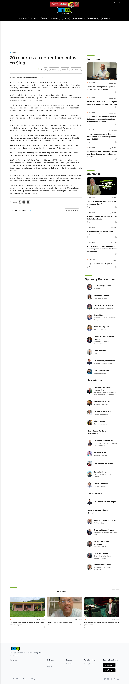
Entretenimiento (78, 18)
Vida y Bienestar (93, 18)
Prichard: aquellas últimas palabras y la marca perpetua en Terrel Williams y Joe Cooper (102, 248)
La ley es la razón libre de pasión (99, 264)
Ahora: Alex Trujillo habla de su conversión (23, 622)
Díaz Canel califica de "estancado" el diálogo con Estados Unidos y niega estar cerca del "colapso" (101, 119)
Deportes (66, 18)
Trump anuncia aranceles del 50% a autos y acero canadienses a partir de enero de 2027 (101, 136)
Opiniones (56, 18)
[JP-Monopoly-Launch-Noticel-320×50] (64, 4)
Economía (45, 18)
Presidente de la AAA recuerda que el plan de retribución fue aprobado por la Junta (102, 154)
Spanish (49, 664)
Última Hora (24, 18)
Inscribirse (122, 3)
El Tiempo (105, 18)
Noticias (35, 18)
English (49, 666)
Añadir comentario (72, 210)
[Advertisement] (64, 34)
